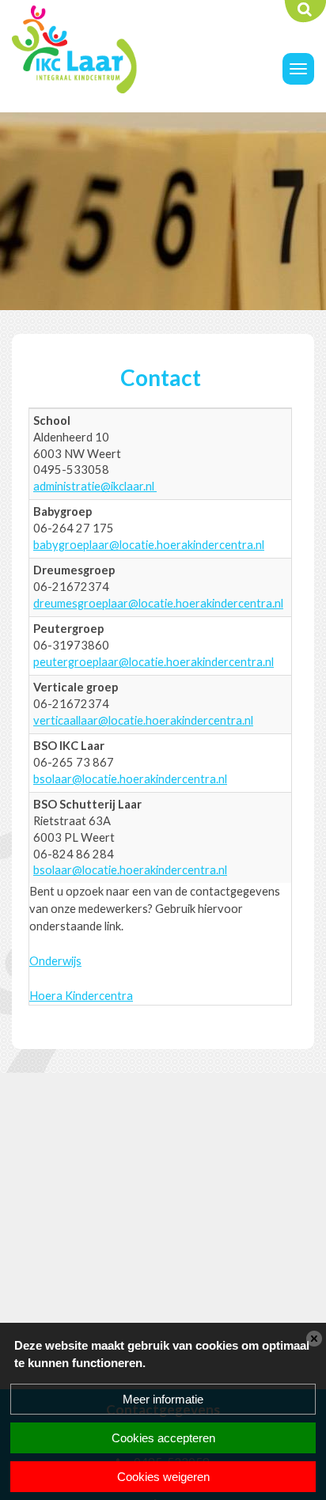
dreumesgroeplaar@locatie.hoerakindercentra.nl (158, 603)
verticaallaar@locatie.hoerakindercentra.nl (143, 720)
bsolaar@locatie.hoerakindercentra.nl (130, 779)
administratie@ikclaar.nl (95, 486)
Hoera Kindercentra (81, 995)
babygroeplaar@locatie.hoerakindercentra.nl (148, 544)
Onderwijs (55, 961)
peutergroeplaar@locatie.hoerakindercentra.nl (153, 662)
